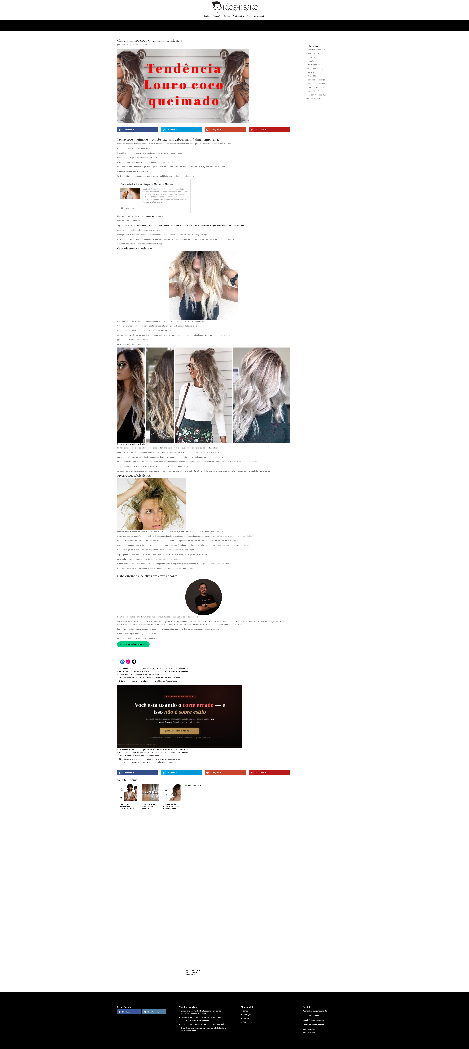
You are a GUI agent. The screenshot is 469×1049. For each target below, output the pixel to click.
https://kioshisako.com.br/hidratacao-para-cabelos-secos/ (140, 216)
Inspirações (310, 72)
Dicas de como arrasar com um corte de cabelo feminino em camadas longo (149, 678)
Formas (227, 16)
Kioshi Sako (125, 44)
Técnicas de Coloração (141, 44)
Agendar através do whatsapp (133, 644)
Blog (249, 16)
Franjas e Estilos (312, 68)
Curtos (309, 57)
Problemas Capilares (314, 80)
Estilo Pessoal (311, 65)
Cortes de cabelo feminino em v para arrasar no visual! (140, 674)
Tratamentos (238, 16)
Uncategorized (312, 98)
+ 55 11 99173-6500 (311, 1015)
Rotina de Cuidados (314, 83)
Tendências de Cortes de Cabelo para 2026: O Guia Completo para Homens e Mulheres (153, 671)
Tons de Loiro (312, 91)
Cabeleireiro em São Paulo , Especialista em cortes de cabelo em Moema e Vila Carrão (153, 668)
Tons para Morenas (314, 95)
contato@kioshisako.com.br (314, 1020)
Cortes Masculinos (313, 49)
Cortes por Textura (313, 53)
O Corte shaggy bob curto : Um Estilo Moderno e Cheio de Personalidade (148, 681)
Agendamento (259, 16)
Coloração (217, 16)
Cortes (207, 16)
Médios (309, 76)
